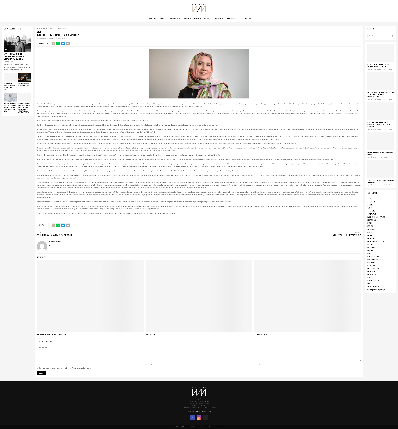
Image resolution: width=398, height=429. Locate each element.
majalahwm (220, 427)
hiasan (369, 232)
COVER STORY (174, 18)
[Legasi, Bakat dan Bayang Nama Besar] (380, 141)
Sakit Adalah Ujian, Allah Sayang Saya (51, 334)
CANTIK (196, 18)
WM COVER (152, 18)
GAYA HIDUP (217, 18)
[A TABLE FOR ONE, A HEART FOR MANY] (24, 77)
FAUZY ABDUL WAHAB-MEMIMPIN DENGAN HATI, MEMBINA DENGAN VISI (14, 56)
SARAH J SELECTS (373, 281)
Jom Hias (370, 244)
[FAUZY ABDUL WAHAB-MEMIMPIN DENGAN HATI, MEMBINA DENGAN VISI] (17, 43)
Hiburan (370, 235)
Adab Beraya (150, 334)
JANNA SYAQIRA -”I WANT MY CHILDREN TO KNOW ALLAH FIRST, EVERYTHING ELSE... (10, 107)
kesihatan (370, 250)
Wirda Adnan (42, 38)
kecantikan (371, 247)
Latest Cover (371, 265)
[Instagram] (199, 417)
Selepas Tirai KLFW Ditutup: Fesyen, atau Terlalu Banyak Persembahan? (380, 95)
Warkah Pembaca (373, 287)
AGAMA (186, 18)
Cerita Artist (371, 211)
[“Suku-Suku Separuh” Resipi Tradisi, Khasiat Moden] (380, 53)
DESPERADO (371, 220)
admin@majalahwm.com (203, 411)
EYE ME (162, 18)
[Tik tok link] (205, 417)
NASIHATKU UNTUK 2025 (262, 334)
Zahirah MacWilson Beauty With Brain (54, 235)
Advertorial (371, 202)
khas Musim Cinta (373, 256)
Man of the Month (373, 268)
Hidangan (370, 238)
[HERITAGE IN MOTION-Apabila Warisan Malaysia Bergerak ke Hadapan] (380, 111)
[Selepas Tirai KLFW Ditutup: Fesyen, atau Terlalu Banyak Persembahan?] (380, 81)
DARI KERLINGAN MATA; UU (376, 217)
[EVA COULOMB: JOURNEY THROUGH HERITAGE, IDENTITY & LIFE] (10, 77)
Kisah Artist (371, 262)
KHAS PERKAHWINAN (374, 259)
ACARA (369, 199)
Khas (369, 253)
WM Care (244, 18)
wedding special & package (376, 290)
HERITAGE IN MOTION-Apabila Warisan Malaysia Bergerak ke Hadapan (379, 125)
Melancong (371, 271)
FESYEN (206, 18)
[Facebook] (192, 417)
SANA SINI (370, 278)
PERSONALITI (231, 18)
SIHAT (369, 284)
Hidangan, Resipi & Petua (375, 241)
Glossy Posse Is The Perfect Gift (347, 235)
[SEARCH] (392, 36)
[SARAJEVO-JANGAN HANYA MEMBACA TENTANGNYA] (380, 169)
